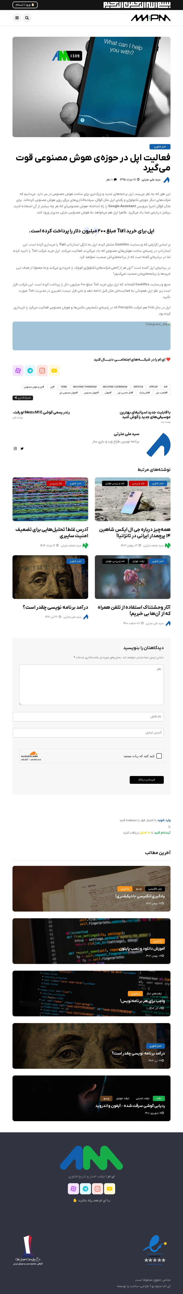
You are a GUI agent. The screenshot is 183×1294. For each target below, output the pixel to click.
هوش (107, 392)
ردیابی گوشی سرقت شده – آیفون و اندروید (130, 1105)
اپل (51, 387)
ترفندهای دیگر (154, 993)
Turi (63, 387)
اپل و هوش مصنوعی (33, 387)
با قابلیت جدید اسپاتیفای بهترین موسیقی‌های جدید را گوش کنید (145, 417)
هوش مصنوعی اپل (67, 392)
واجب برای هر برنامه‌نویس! (142, 1001)
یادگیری (125, 888)
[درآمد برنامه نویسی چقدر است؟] (50, 577)
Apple (152, 387)
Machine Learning (114, 387)
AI (165, 387)
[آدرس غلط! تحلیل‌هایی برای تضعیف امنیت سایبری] (50, 499)
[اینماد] (155, 1250)
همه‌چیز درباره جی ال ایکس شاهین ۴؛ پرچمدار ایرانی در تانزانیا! (135, 532)
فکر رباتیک (143, 392)
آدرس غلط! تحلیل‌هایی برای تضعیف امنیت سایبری (51, 532)
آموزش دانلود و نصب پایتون (142, 948)
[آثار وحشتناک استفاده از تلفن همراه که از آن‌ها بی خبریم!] (133, 577)
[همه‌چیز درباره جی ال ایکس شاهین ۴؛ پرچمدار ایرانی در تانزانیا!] (133, 499)
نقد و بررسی (56, 483)
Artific (137, 387)
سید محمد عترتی (71, 545)
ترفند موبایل (138, 561)
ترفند (159, 1098)
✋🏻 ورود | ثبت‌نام (25, 5)
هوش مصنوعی (90, 392)
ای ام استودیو (161, 1286)
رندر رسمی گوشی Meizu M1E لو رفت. (41, 414)
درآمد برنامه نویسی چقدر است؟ (55, 607)
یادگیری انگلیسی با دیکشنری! (140, 896)
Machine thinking (84, 387)
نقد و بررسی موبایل (114, 483)
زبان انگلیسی (155, 888)
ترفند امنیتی (142, 1098)
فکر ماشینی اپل (125, 392)
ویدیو (138, 888)
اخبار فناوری (160, 146)
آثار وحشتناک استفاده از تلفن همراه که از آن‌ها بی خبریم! (134, 610)
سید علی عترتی (151, 180)
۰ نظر (109, 180)
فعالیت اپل (161, 392)
